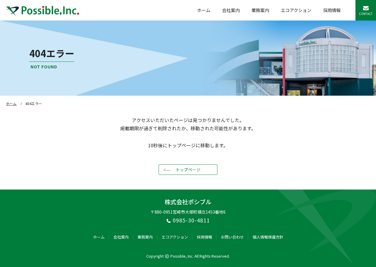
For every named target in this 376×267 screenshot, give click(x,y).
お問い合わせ (232, 237)
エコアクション (296, 10)
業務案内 (260, 10)
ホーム (203, 10)
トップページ (188, 170)
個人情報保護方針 (268, 237)
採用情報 (332, 10)
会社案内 (231, 10)
